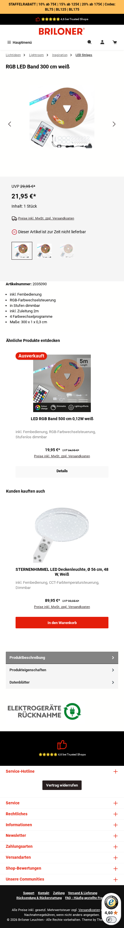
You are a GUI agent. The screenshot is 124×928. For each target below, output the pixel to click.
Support (28, 893)
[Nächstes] (114, 124)
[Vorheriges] (10, 124)
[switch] (111, 919)
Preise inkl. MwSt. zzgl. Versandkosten (46, 218)
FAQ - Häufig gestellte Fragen (86, 898)
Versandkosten (89, 910)
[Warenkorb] (114, 42)
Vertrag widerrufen (62, 785)
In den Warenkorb (62, 623)
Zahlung (59, 893)
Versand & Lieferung (82, 893)
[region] (62, 129)
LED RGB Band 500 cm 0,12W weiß (62, 418)
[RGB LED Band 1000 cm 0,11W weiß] (67, 251)
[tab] (62, 658)
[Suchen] (89, 42)
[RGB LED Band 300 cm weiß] (61, 117)
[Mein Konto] (102, 42)
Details (62, 471)
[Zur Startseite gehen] (62, 31)
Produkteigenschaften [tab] (28, 670)
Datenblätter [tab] (20, 682)
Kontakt (43, 893)
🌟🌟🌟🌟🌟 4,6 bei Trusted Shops (64, 19)
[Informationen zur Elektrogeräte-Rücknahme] (45, 712)
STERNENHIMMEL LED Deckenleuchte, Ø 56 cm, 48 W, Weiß (62, 572)
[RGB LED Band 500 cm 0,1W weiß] (44, 251)
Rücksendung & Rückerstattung (39, 898)
